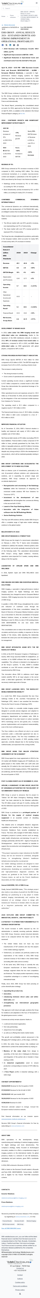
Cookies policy (20, 1282)
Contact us (20, 1268)
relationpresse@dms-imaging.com (12, 1206)
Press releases (13, 16)
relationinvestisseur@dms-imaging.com (14, 1198)
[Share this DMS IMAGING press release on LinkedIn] (10, 45)
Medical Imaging (31, 1221)
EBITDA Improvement (8, 1224)
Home (3, 16)
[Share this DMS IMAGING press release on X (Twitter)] (6, 45)
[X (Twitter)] (20, 1293)
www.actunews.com (17, 1126)
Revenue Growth (19, 1221)
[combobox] (20, 8)
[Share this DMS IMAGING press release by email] (14, 45)
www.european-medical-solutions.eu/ (13, 1119)
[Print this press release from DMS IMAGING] (18, 45)
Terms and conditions (20, 1286)
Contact (20, 1275)
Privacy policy (20, 1290)
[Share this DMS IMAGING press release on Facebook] (2, 45)
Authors (20, 1279)
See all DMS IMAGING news (11, 1228)
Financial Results (7, 1221)
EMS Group (20, 1224)
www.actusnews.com (23, 1217)
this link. (22, 113)
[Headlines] (12, 3)
